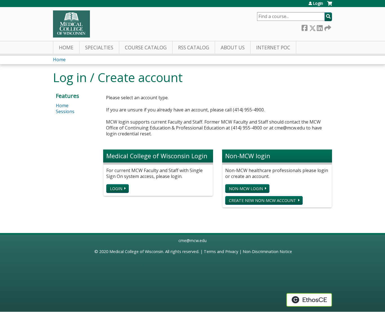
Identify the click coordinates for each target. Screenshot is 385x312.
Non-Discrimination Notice (267, 251)
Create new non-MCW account (262, 200)
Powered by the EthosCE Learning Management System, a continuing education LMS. (309, 300)
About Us (233, 47)
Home (66, 47)
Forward (327, 27)
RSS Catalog (193, 47)
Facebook (304, 27)
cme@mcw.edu (192, 240)
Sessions (65, 111)
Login (318, 3)
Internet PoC (273, 47)
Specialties (99, 47)
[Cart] (329, 5)
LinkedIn (319, 27)
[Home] (71, 24)
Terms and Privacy (221, 251)
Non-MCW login (246, 188)
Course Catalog (146, 47)
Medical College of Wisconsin (136, 251)
